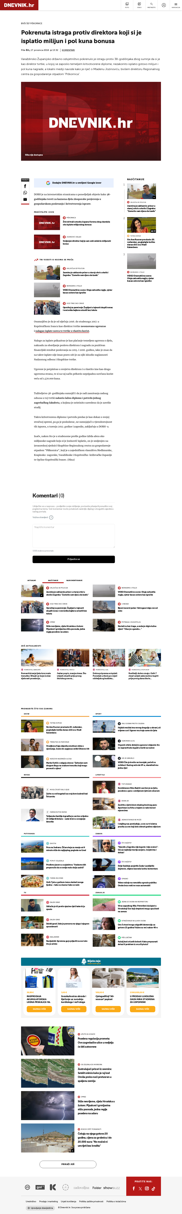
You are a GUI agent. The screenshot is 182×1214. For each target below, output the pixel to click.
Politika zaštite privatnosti (91, 1202)
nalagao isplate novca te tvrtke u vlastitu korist (62, 331)
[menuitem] (164, 5)
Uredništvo (31, 1202)
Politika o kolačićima (116, 1202)
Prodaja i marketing (48, 1202)
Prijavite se (74, 559)
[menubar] (164, 5)
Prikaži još (68, 1164)
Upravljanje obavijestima (42, 1208)
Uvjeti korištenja (68, 1202)
